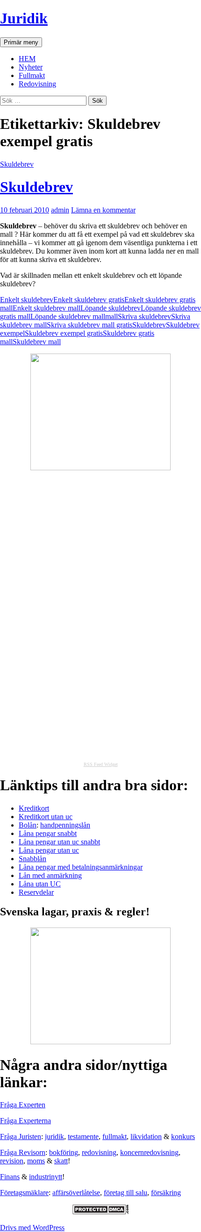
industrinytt (45, 1177)
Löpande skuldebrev (110, 308)
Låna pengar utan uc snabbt (59, 842)
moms (36, 1161)
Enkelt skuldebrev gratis (88, 300)
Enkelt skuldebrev (26, 300)
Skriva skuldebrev (144, 316)
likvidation (146, 1136)
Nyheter (31, 67)
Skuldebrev (17, 164)
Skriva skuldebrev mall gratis (89, 325)
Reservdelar (36, 892)
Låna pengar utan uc (49, 850)
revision (11, 1161)
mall (111, 316)
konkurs (183, 1136)
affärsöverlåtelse (76, 1193)
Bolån (27, 825)
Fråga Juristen (20, 1136)
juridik (54, 1136)
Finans (10, 1177)
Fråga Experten (22, 1105)
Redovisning (37, 84)
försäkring (166, 1193)
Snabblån (32, 859)
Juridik (24, 18)
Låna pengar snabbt (48, 833)
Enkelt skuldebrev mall (46, 308)
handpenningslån (65, 825)
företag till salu (125, 1193)
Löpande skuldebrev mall (67, 316)
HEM (27, 59)
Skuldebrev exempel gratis (64, 333)
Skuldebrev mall (37, 342)
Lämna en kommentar (103, 210)
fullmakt (114, 1136)
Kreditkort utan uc (45, 817)
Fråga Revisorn (22, 1152)
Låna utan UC (40, 884)
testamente (83, 1136)
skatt (61, 1161)
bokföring (63, 1152)
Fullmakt (32, 75)
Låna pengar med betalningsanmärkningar (81, 867)
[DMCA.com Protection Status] (100, 1212)
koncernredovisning (149, 1152)
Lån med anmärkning (50, 875)
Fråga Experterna (25, 1121)
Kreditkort (34, 808)
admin (60, 210)
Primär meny (21, 42)
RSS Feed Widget (101, 764)
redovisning (99, 1152)
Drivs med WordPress (32, 1228)
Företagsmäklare (24, 1193)
